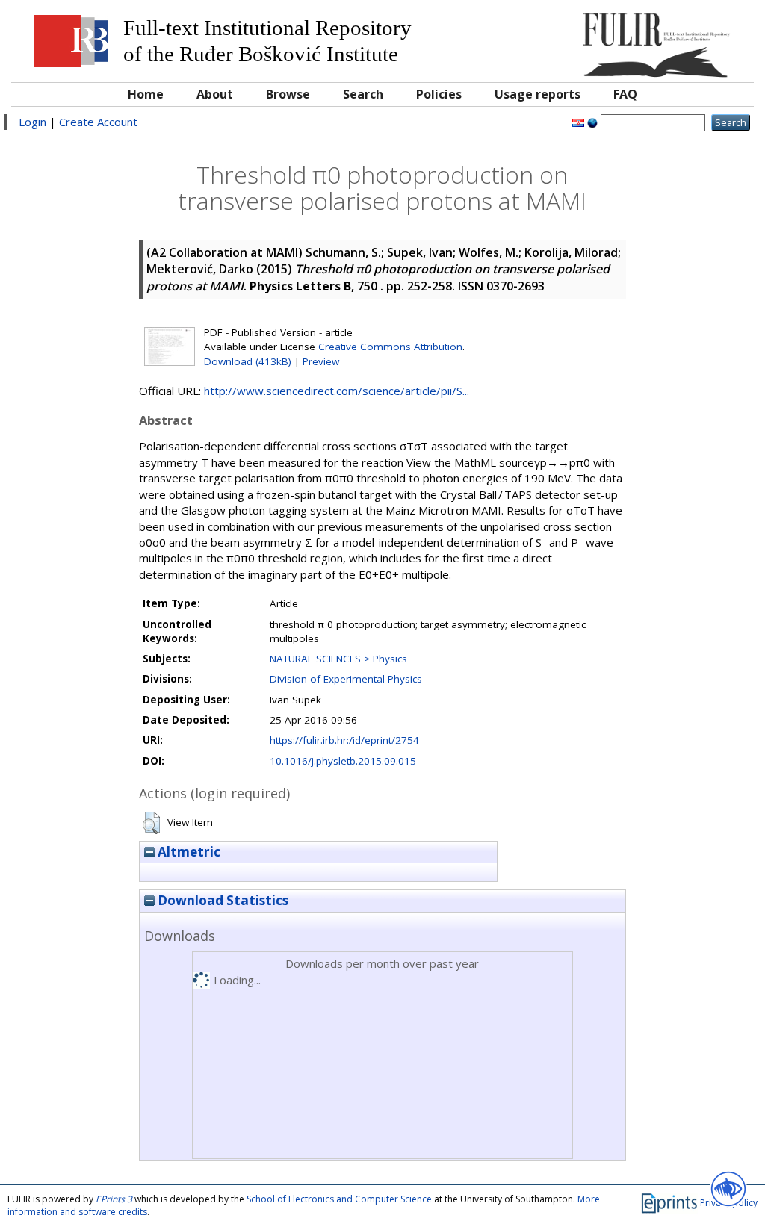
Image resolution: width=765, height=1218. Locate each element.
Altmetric (187, 851)
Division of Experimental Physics (346, 679)
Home (146, 94)
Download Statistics (221, 900)
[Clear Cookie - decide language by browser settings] (592, 121)
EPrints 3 (114, 1199)
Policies (439, 94)
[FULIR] (653, 39)
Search (363, 94)
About (214, 94)
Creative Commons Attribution (390, 346)
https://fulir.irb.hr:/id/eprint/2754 (344, 740)
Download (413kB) (247, 361)
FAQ (625, 94)
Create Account (98, 121)
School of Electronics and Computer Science (339, 1199)
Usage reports (537, 94)
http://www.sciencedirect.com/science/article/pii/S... (336, 390)
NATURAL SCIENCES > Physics (338, 658)
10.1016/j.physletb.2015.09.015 (343, 761)
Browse (288, 94)
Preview (321, 361)
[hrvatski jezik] (578, 121)
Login (32, 121)
